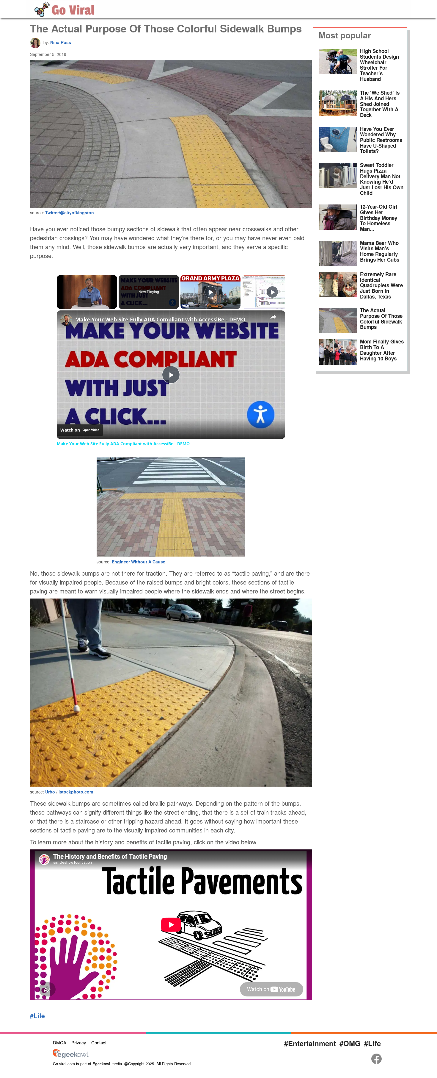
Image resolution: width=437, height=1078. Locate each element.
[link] (66, 320)
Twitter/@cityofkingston (69, 212)
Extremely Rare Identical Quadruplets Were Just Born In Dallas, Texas (381, 285)
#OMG (350, 1043)
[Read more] (338, 67)
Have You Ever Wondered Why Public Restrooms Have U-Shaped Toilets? (381, 140)
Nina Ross (60, 42)
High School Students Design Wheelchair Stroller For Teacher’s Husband (379, 64)
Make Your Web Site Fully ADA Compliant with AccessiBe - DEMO (160, 319)
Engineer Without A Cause (138, 562)
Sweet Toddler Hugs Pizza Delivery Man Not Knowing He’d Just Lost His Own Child (381, 178)
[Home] (65, 8)
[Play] (210, 292)
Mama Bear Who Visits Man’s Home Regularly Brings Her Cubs (379, 251)
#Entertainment (310, 1043)
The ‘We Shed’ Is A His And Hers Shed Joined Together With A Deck (380, 103)
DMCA (59, 1042)
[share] (273, 317)
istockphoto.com (76, 792)
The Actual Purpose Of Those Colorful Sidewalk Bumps (381, 318)
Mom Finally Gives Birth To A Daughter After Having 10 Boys (382, 350)
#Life (37, 1015)
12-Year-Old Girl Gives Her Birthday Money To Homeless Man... (378, 217)
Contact (98, 1042)
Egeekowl (101, 1063)
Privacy (78, 1042)
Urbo (50, 792)
